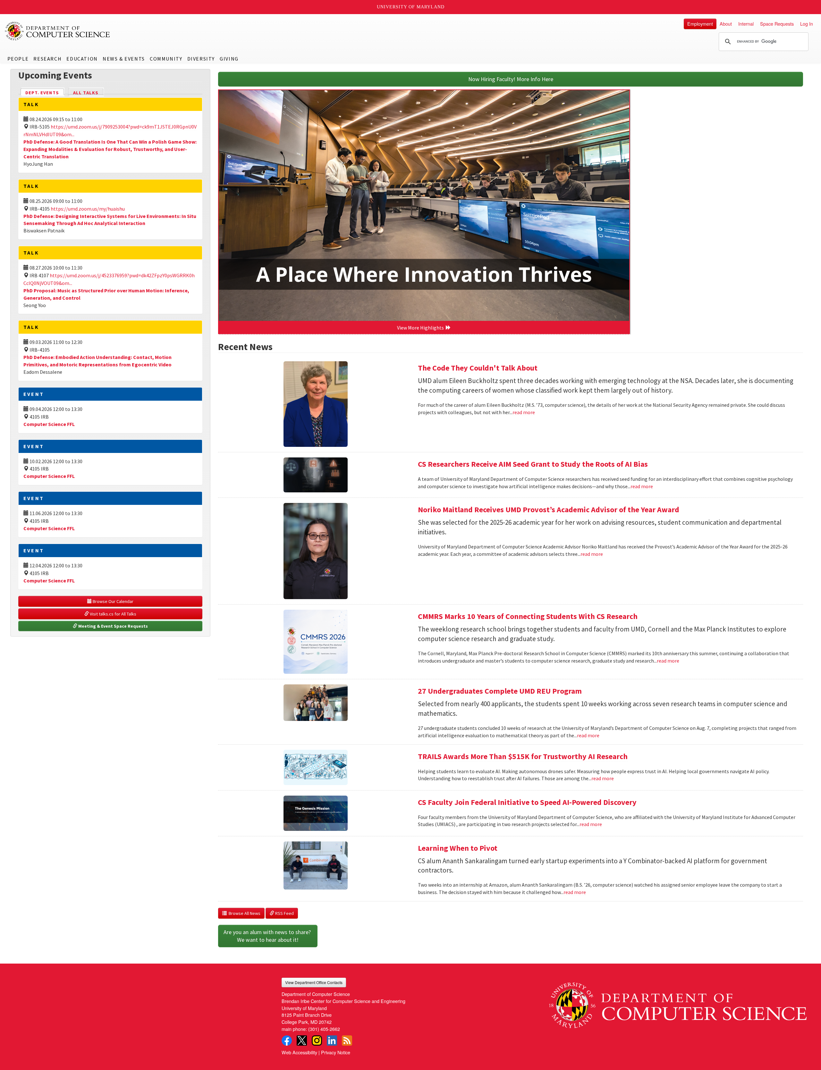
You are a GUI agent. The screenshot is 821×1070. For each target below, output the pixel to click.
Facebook (287, 1040)
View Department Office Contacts (314, 982)
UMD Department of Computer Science (58, 31)
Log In (806, 23)
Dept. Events (44, 93)
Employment (700, 23)
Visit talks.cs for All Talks (112, 614)
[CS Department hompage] (678, 1003)
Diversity (201, 58)
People (18, 58)
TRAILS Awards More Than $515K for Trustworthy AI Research (523, 756)
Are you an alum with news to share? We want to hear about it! (268, 935)
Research (47, 58)
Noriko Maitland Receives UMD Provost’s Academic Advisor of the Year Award (548, 509)
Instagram (317, 1040)
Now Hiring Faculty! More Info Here (510, 79)
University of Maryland (410, 6)
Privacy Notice (335, 1052)
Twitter (302, 1040)
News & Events (124, 58)
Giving (229, 58)
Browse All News (243, 913)
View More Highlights (421, 327)
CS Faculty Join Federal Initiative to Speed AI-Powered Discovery (527, 802)
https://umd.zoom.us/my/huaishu (88, 208)
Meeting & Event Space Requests (112, 626)
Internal (746, 23)
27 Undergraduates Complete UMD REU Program (500, 691)
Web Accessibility (299, 1052)
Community (166, 58)
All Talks (85, 93)
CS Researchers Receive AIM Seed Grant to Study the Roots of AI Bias (533, 464)
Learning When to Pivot (457, 848)
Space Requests (777, 23)
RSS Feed (284, 913)
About (726, 23)
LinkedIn (332, 1040)
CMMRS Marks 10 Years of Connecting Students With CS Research (528, 616)
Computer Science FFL (49, 424)
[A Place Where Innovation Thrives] (424, 205)
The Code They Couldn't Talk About (477, 368)
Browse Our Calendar (112, 601)
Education (81, 58)
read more (523, 412)
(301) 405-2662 (324, 1028)
